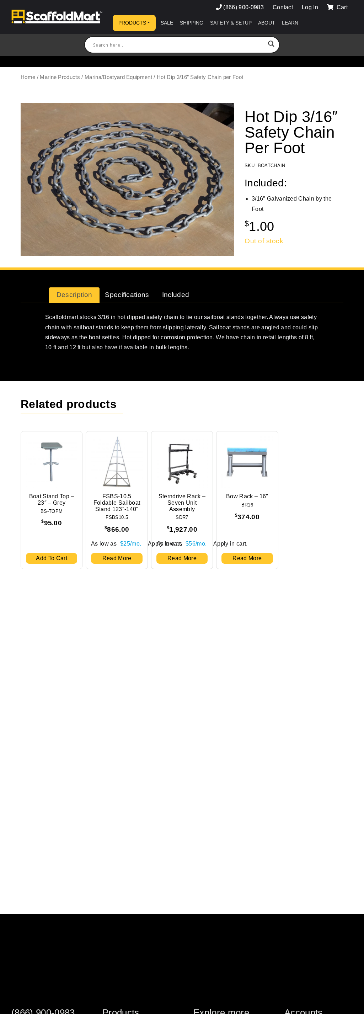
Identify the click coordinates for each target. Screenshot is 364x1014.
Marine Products (60, 77)
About (266, 23)
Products (132, 23)
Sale (167, 23)
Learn (290, 23)
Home (28, 77)
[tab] (74, 295)
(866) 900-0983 (243, 7)
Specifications (127, 294)
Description (74, 294)
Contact (283, 7)
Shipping (191, 23)
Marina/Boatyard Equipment (118, 77)
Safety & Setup (231, 23)
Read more (117, 558)
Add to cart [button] (51, 558)
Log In (310, 7)
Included (175, 294)
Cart (341, 7)
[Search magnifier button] (271, 45)
